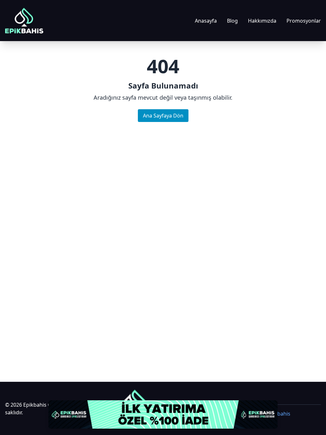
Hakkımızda (262, 20)
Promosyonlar (304, 20)
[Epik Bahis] (24, 20)
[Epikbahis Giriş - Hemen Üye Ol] (163, 414)
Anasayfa (206, 20)
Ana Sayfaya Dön (163, 115)
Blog (232, 20)
